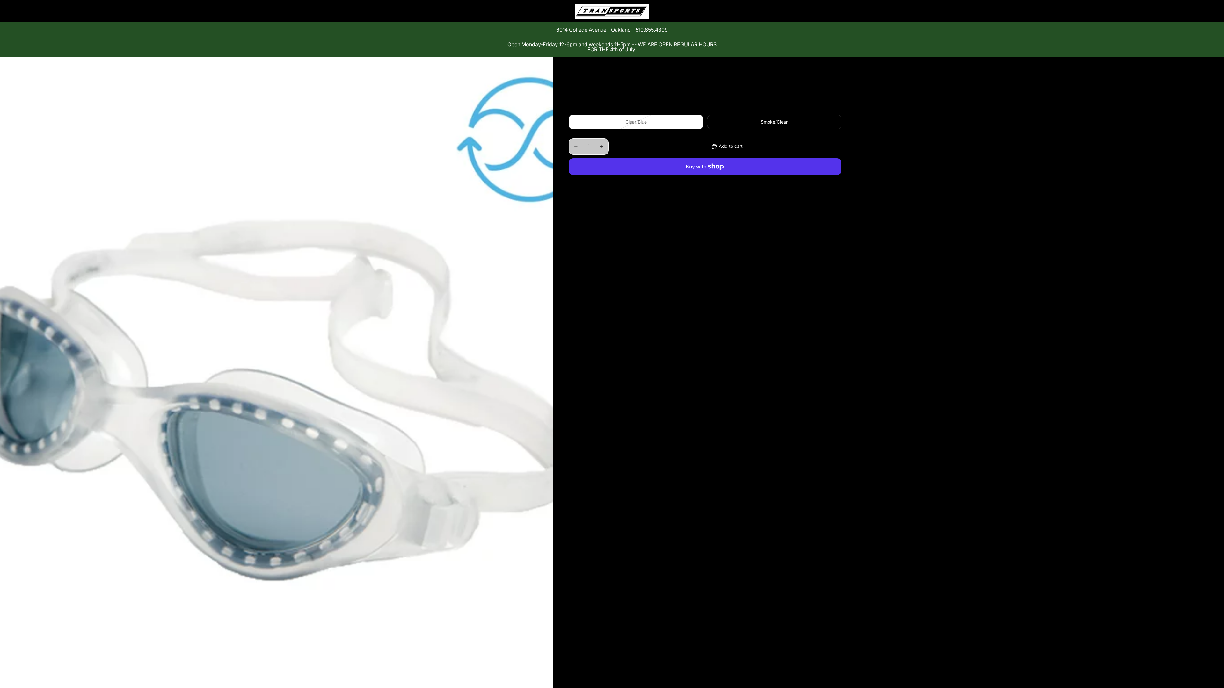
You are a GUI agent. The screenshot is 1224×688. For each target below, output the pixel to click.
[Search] (807, 11)
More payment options (705, 181)
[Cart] (834, 11)
